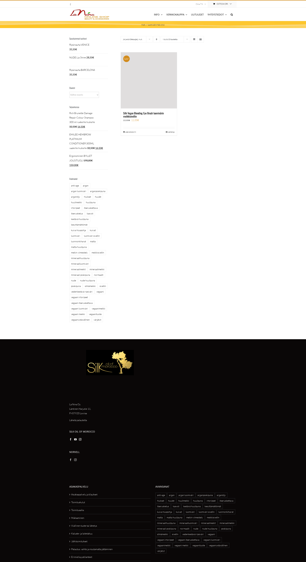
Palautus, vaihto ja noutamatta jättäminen (92, 549)
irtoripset (75, 208)
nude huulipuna (87, 280)
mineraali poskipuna (80, 275)
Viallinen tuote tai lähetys (84, 525)
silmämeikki (90, 286)
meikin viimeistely (79, 252)
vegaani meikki (78, 314)
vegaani (100, 291)
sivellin (103, 286)
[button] (232, 14)
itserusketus (77, 213)
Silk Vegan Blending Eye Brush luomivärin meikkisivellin (143, 114)
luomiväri (75, 235)
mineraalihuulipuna (80, 258)
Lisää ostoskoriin (130, 132)
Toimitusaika (77, 510)
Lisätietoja (171, 132)
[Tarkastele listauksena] (200, 39)
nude (73, 280)
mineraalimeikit (78, 269)
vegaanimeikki (98, 308)
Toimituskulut (78, 502)
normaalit (98, 275)
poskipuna (76, 286)
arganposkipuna (97, 191)
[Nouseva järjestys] (156, 39)
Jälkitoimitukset (79, 541)
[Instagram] (80, 439)
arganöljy (75, 196)
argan (85, 185)
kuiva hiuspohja (78, 230)
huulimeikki (76, 202)
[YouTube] (75, 439)
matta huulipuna (79, 247)
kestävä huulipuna (79, 219)
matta (93, 241)
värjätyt (97, 319)
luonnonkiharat (78, 241)
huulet (98, 196)
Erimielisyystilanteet (81, 556)
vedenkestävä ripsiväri (81, 291)
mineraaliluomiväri (80, 263)
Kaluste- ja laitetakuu (81, 533)
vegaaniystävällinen (80, 319)
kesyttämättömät (79, 224)
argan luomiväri (78, 191)
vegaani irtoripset (79, 297)
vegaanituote (95, 314)
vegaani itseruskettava (82, 303)
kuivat (93, 230)
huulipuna (90, 202)
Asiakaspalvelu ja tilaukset (84, 494)
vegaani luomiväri (79, 308)
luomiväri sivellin (92, 235)
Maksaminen (77, 517)
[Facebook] (70, 439)
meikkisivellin (98, 252)
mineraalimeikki (97, 269)
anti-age (75, 185)
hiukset (87, 196)
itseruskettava (91, 208)
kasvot (90, 213)
